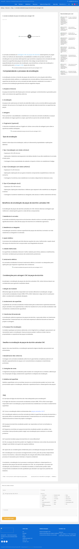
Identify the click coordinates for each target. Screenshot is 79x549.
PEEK (55, 504)
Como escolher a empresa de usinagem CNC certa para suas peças (72, 28)
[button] (65, 4)
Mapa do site (30, 546)
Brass (67, 495)
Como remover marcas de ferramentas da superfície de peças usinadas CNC (72, 65)
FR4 (66, 504)
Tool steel (56, 498)
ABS (43, 500)
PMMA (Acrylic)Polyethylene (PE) (46, 505)
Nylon (55, 502)
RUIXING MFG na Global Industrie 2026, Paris (72, 34)
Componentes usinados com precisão (48, 535)
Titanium (56, 497)
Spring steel (68, 498)
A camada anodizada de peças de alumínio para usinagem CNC (29, 8)
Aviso (35, 546)
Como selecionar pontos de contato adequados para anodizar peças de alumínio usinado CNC (72, 48)
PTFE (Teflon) (68, 500)
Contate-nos (26, 541)
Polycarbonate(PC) (46, 502)
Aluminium (44, 495)
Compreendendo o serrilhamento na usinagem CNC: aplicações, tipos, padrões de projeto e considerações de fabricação (72, 39)
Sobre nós (25, 540)
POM (55, 500)
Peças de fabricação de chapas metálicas (49, 533)
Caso (24, 535)
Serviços (24, 533)
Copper (43, 497)
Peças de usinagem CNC (45, 531)
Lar (23, 531)
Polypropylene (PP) (69, 502)
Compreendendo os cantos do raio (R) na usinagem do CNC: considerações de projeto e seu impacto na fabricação (72, 56)
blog (12, 8)
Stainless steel (57, 495)
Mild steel (68, 497)
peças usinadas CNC (38, 411)
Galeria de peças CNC (28, 538)
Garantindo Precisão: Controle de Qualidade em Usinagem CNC (72, 72)
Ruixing (2, 8)
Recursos (7, 8)
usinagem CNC (19, 65)
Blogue (24, 536)
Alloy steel (44, 498)
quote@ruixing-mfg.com (73, 1)
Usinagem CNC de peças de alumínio (29, 55)
